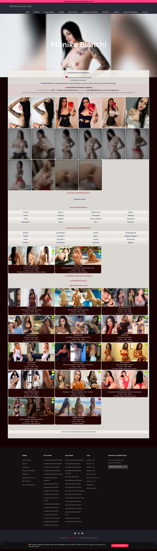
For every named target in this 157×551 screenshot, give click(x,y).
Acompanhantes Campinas (73, 508)
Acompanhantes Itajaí (72, 477)
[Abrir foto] (19, 112)
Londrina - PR (91, 481)
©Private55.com (73, 538)
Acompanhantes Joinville (73, 484)
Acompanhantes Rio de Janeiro (53, 474)
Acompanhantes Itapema (73, 467)
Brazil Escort (90, 485)
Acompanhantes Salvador (52, 504)
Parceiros (105, 12)
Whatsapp (25, 474)
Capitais (36, 12)
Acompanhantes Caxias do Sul (74, 460)
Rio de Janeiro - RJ (92, 477)
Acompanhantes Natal (51, 514)
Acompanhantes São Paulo (52, 470)
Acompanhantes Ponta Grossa (74, 498)
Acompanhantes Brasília (51, 487)
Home (27, 12)
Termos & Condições (28, 470)
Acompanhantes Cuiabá (51, 494)
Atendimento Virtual (28, 477)
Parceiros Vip (26, 481)
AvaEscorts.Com (92, 488)
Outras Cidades (49, 12)
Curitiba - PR (91, 460)
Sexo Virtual (73, 12)
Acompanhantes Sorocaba (73, 521)
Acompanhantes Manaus (51, 525)
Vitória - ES (90, 463)
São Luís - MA (91, 474)
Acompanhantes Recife (51, 511)
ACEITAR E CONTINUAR (119, 545)
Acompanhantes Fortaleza (52, 518)
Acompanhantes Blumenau (73, 480)
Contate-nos (26, 467)
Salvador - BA (91, 470)
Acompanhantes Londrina (73, 494)
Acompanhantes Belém (51, 521)
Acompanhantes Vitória (51, 484)
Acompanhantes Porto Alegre (53, 460)
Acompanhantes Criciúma (73, 487)
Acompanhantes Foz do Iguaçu (74, 491)
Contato (145, 12)
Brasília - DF (90, 467)
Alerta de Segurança (131, 12)
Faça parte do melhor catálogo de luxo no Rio (78, 1)
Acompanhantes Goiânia (51, 491)
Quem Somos (26, 460)
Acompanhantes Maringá (73, 501)
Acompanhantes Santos (72, 518)
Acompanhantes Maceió (51, 507)
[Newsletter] (126, 467)
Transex (61, 12)
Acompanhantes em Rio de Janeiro (68, 83)
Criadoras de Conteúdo (90, 12)
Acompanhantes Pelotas (72, 463)
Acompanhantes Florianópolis (53, 463)
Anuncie (116, 12)
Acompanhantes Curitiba (51, 467)
